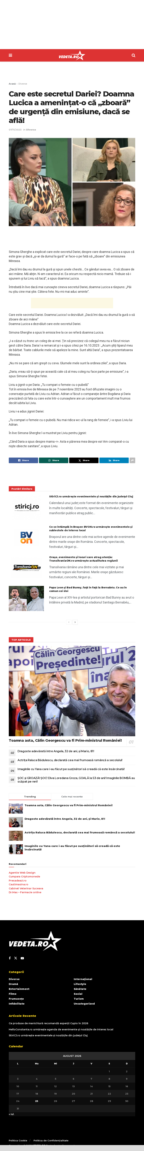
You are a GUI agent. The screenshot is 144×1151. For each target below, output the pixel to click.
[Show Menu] (10, 55)
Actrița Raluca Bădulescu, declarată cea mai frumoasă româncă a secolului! (70, 760)
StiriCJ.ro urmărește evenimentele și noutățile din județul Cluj (91, 496)
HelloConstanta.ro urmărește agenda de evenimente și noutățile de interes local (61, 1029)
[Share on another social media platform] (132, 460)
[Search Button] (133, 55)
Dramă (13, 984)
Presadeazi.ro (18, 880)
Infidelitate (17, 1003)
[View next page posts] (75, 622)
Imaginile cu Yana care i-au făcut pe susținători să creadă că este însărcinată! (71, 769)
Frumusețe (16, 998)
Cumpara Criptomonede (24, 876)
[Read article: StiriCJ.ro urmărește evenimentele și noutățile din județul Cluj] (26, 507)
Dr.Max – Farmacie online (25, 892)
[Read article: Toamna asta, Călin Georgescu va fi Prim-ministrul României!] (72, 691)
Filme (13, 993)
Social (78, 993)
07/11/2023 (15, 129)
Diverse (22, 83)
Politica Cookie (18, 1140)
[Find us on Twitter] (15, 958)
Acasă (12, 83)
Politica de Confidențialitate (51, 1140)
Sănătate (80, 989)
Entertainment (19, 989)
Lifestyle (80, 984)
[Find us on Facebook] (10, 958)
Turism (79, 998)
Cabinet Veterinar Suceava (26, 888)
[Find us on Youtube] (22, 958)
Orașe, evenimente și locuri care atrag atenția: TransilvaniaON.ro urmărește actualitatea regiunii (83, 559)
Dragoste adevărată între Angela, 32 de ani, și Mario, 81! (56, 751)
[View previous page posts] (68, 622)
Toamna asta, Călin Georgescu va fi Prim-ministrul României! (65, 740)
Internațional (83, 979)
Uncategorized (84, 1003)
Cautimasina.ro (18, 884)
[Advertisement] (72, 24)
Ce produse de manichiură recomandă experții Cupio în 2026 (48, 1023)
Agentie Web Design (22, 872)
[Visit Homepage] (72, 55)
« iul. (11, 1114)
